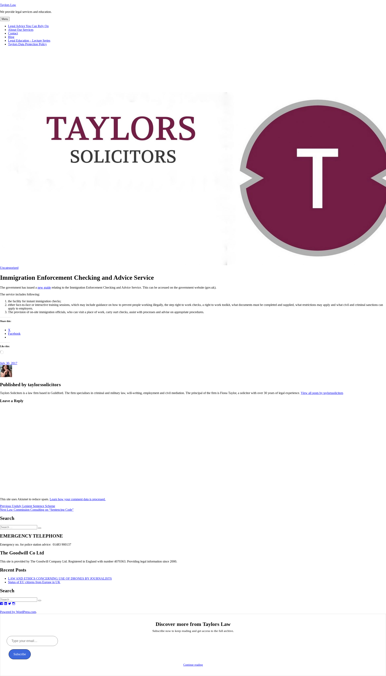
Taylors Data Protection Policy (27, 44)
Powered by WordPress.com (18, 612)
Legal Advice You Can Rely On (28, 26)
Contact (13, 33)
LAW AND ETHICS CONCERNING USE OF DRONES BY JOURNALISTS (60, 578)
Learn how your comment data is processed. (78, 499)
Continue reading (193, 664)
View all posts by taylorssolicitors (322, 393)
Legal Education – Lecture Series (29, 40)
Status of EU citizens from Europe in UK (34, 582)
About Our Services (20, 29)
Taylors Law (8, 5)
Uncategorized (9, 267)
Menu (5, 19)
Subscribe (19, 654)
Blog (11, 37)
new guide (44, 287)
